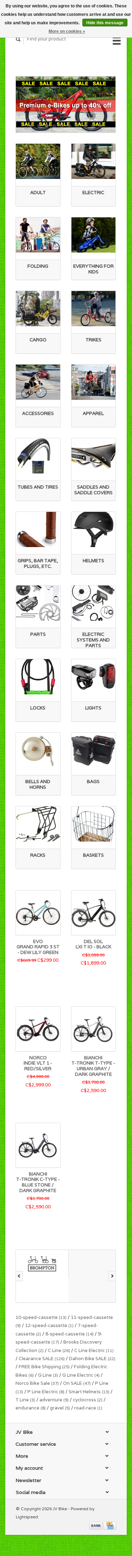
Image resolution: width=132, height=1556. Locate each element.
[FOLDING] (38, 235)
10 (100, 126)
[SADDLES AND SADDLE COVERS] (93, 455)
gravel (60, 1408)
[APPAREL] (93, 382)
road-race (88, 1408)
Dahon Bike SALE (92, 1359)
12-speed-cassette (49, 1325)
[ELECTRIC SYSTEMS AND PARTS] (93, 603)
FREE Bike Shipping (44, 1367)
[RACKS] (38, 824)
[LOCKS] (38, 676)
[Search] (18, 39)
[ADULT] (38, 161)
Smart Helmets (89, 1392)
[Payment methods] (96, 1525)
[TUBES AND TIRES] (38, 455)
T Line (25, 1400)
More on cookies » (67, 31)
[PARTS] (38, 603)
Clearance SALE (42, 1359)
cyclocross (87, 1400)
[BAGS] (93, 750)
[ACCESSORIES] (38, 382)
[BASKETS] (93, 824)
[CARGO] (38, 308)
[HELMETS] (93, 529)
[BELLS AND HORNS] (38, 750)
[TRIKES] (93, 308)
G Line (48, 1375)
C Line (59, 1350)
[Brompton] (42, 1264)
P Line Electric (45, 1392)
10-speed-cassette (41, 1317)
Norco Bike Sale (37, 1383)
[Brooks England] (95, 1276)
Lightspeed (27, 1516)
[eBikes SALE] (65, 104)
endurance (30, 1408)
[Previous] (19, 1276)
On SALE (77, 1383)
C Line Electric (94, 1350)
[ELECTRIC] (93, 161)
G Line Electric (81, 1375)
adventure (54, 1400)
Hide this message (105, 22)
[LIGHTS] (93, 676)
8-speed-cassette (69, 1334)
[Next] (112, 1276)
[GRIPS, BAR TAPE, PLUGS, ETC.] (38, 529)
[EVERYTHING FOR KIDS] (93, 235)
